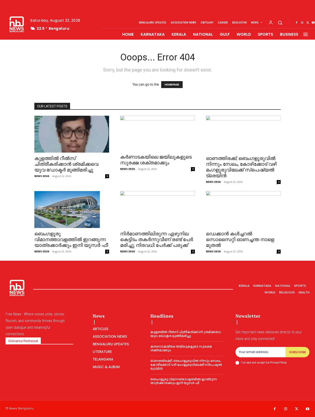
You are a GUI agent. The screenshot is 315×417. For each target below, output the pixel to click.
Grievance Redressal (23, 341)
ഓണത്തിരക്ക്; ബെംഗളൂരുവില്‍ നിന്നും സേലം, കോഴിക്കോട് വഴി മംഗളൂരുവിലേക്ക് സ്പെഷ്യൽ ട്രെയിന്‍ (241, 167)
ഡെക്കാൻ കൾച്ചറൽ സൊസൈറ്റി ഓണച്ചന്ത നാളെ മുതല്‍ (240, 239)
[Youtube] (307, 409)
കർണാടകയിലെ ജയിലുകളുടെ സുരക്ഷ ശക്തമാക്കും (156, 160)
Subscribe (297, 352)
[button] (279, 22)
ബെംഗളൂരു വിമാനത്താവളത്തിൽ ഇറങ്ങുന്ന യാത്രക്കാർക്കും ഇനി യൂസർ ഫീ (71, 239)
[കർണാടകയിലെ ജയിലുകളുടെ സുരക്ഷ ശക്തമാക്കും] (157, 133)
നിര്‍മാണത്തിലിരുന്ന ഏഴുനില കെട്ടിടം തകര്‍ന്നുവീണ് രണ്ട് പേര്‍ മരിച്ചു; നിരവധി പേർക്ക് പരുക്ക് (156, 239)
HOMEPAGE (172, 84)
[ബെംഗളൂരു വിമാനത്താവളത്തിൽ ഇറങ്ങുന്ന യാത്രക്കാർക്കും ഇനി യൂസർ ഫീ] (71, 209)
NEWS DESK (41, 176)
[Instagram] (302, 23)
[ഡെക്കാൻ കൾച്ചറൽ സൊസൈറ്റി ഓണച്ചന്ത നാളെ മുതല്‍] (243, 209)
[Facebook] (296, 23)
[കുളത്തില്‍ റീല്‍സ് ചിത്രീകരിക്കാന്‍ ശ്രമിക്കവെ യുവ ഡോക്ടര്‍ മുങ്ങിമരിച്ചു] (71, 134)
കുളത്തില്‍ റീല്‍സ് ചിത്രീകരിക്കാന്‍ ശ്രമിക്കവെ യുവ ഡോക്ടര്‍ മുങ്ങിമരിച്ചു (66, 164)
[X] (307, 23)
